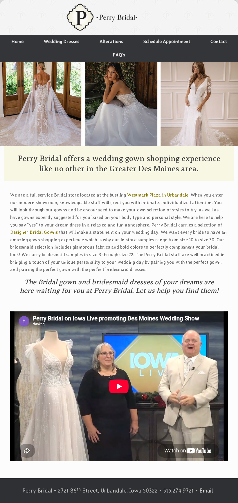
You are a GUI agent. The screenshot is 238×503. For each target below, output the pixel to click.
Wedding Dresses (61, 41)
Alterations (111, 41)
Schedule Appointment (166, 41)
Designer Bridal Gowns (34, 232)
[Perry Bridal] (102, 17)
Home (17, 41)
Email (206, 490)
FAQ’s (119, 55)
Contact (218, 41)
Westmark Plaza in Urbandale (157, 195)
